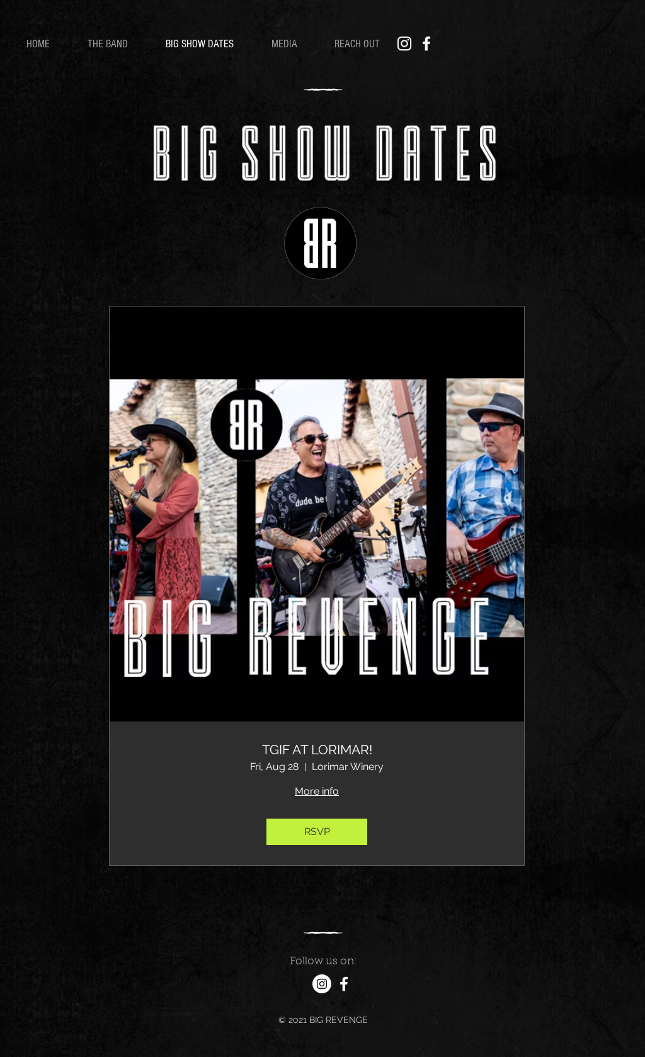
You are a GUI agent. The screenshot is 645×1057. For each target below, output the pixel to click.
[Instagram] (404, 43)
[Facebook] (426, 43)
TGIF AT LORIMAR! (317, 749)
